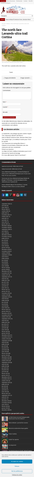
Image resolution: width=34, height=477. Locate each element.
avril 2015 (4, 328)
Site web (5, 112)
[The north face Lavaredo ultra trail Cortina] (17, 60)
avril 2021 (4, 220)
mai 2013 (4, 370)
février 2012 (5, 393)
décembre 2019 (6, 235)
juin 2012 (4, 386)
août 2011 (4, 397)
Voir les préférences (17, 471)
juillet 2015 (4, 322)
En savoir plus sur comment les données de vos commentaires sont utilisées (17, 123)
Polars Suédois (13, 434)
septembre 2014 (6, 340)
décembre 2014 (6, 335)
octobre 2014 (5, 339)
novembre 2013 (6, 359)
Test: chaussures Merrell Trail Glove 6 (12, 135)
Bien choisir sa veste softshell (17, 186)
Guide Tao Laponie (14, 439)
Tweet (11, 72)
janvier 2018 (5, 269)
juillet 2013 (4, 366)
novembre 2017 (6, 273)
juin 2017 (4, 282)
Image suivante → (25, 78)
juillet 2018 (4, 258)
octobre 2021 (5, 216)
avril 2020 (4, 231)
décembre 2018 (6, 249)
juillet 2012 (4, 384)
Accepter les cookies (17, 461)
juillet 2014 (4, 344)
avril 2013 (4, 371)
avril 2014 (4, 350)
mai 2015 (4, 326)
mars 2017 (4, 287)
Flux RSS (31, 1)
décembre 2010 (6, 401)
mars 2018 (4, 266)
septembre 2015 (6, 318)
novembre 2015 (6, 315)
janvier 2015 (5, 333)
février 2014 (5, 353)
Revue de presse (11, 1)
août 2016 (4, 298)
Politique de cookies (17, 475)
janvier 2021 (5, 224)
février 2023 (5, 209)
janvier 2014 (5, 355)
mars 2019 (4, 245)
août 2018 (4, 256)
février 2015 (5, 331)
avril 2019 (4, 244)
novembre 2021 (6, 215)
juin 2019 (4, 240)
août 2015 (4, 320)
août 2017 (4, 278)
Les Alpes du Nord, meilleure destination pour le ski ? (17, 151)
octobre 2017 (5, 275)
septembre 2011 (6, 395)
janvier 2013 (5, 375)
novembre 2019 (6, 236)
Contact (25, 1)
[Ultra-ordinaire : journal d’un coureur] (5, 425)
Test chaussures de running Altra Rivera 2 (13, 143)
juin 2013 (4, 368)
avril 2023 (4, 205)
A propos (3, 1)
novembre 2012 (6, 379)
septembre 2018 (6, 255)
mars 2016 (4, 307)
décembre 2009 (6, 410)
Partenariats (19, 1)
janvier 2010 (5, 408)
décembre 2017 (6, 271)
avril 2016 (4, 306)
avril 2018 (4, 264)
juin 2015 (4, 324)
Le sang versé (12, 445)
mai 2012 (4, 388)
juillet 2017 (4, 280)
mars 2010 (4, 404)
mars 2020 (4, 233)
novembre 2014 (6, 337)
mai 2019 (4, 242)
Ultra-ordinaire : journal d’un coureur (18, 422)
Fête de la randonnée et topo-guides (18, 428)
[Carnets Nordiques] (17, 9)
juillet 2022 (4, 213)
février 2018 (5, 267)
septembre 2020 (6, 229)
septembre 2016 (6, 297)
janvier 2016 (5, 311)
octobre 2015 (5, 317)
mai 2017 (4, 284)
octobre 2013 (5, 360)
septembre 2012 (6, 382)
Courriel (5, 107)
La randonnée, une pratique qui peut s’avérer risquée (16, 133)
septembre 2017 (6, 277)
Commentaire (6, 90)
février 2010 (5, 406)
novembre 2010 (6, 402)
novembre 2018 (6, 251)
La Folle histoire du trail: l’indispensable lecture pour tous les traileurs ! (19, 417)
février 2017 (5, 289)
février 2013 (5, 373)
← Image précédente (9, 78)
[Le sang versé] (5, 448)
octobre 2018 (5, 253)
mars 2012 (4, 391)
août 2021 (4, 218)
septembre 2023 (6, 204)
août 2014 (4, 342)
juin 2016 (4, 302)
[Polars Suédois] (5, 437)
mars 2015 (4, 329)
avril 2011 (4, 399)
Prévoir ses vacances (8, 149)
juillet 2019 (4, 238)
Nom (4, 102)
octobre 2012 (5, 380)
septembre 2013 (6, 362)
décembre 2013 (6, 357)
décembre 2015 (6, 313)
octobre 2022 (5, 211)
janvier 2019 (5, 247)
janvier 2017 (5, 291)
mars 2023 (4, 207)
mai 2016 (4, 304)
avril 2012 (4, 390)
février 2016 (5, 309)
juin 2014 (4, 346)
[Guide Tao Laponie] (5, 442)
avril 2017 (4, 286)
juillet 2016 (4, 300)
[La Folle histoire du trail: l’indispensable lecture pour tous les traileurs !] (5, 420)
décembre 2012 (6, 377)
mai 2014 (4, 348)
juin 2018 (4, 260)
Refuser (17, 466)
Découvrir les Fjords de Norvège (11, 153)
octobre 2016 (5, 295)
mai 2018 (4, 262)
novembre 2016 (6, 293)
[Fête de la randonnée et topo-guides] (5, 431)
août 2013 (4, 364)
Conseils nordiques (5, 3)
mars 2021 (4, 222)
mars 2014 (4, 351)
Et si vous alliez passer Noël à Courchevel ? (14, 155)
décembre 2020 (6, 225)
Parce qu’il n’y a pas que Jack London (13, 413)
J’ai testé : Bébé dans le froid (15, 166)
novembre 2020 (6, 227)
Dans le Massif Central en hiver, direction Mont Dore (16, 137)
